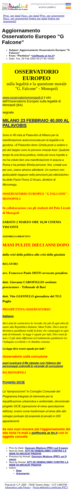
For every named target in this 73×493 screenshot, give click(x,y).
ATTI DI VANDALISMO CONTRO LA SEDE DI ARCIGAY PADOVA (37, 452)
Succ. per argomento (15, 18)
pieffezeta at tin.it (43, 55)
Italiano (8, 316)
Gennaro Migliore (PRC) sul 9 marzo (46, 448)
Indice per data (38, 18)
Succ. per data (30, 15)
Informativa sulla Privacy (18, 487)
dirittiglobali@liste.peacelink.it (49, 3)
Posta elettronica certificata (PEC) (50, 487)
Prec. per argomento (52, 15)
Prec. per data (12, 15)
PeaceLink (15, 6)
